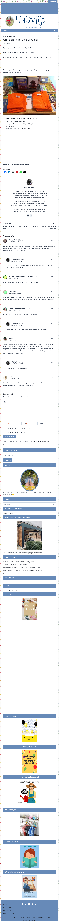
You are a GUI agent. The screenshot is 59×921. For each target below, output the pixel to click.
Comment (8, 402)
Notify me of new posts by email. (16, 432)
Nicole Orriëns (29, 187)
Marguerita (13, 377)
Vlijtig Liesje (15, 259)
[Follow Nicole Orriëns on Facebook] (28, 215)
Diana (11, 338)
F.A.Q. (28, 917)
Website (42, 424)
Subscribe (8, 460)
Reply (52, 240)
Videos (5, 582)
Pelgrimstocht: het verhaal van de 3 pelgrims (44, 226)
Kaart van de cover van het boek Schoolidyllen (21, 124)
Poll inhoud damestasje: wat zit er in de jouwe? (15, 226)
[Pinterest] (32, 904)
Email (24, 424)
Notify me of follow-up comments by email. (19, 428)
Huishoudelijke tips (9, 36)
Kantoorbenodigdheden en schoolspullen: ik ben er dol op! (21, 568)
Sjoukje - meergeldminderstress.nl (21, 276)
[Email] (35, 904)
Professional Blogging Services (11, 907)
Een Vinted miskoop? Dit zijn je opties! (15, 574)
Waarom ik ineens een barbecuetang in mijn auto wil (19, 562)
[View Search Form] (54, 30)
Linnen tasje (10, 126)
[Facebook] (22, 904)
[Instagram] (29, 904)
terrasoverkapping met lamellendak (31, 553)
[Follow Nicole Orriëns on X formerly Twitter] (31, 215)
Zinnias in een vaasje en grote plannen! (15, 565)
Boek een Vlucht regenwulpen (16, 122)
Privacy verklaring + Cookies (41, 917)
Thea (11, 291)
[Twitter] (26, 904)
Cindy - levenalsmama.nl (18, 308)
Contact (22, 917)
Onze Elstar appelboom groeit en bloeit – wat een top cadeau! (22, 571)
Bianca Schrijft (14, 240)
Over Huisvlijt (13, 917)
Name (6, 424)
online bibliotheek (25, 128)
